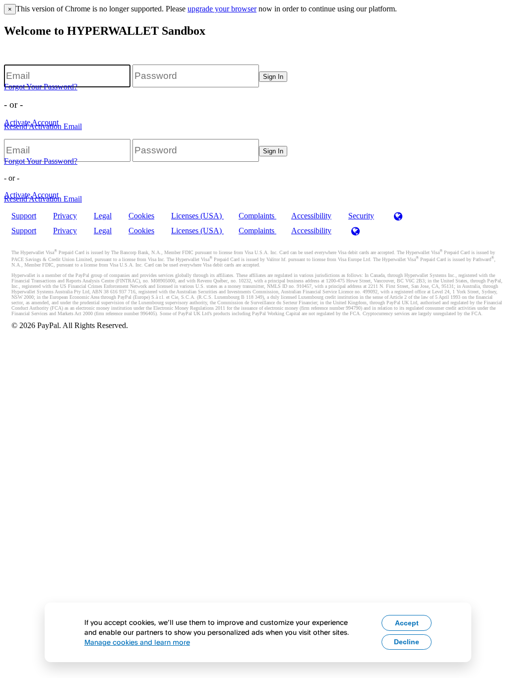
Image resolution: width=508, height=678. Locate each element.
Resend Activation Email (43, 126)
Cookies (141, 215)
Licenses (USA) (197, 215)
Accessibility (311, 215)
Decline (406, 642)
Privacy (65, 215)
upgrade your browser (222, 8)
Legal (103, 215)
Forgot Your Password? (40, 86)
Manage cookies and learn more (137, 642)
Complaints (257, 215)
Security (361, 215)
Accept (407, 623)
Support (23, 215)
